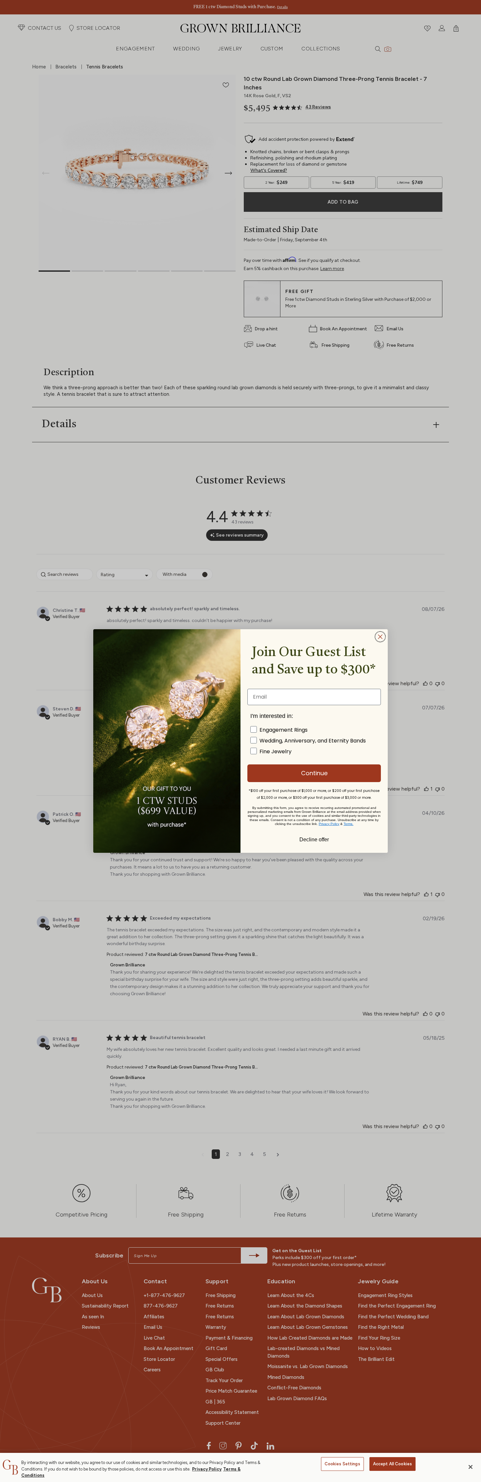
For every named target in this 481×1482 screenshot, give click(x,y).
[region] (240, 1467)
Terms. (348, 824)
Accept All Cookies (392, 1463)
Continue (314, 773)
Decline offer (314, 839)
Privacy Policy (207, 1469)
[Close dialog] (380, 637)
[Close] (470, 1467)
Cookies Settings (342, 1463)
